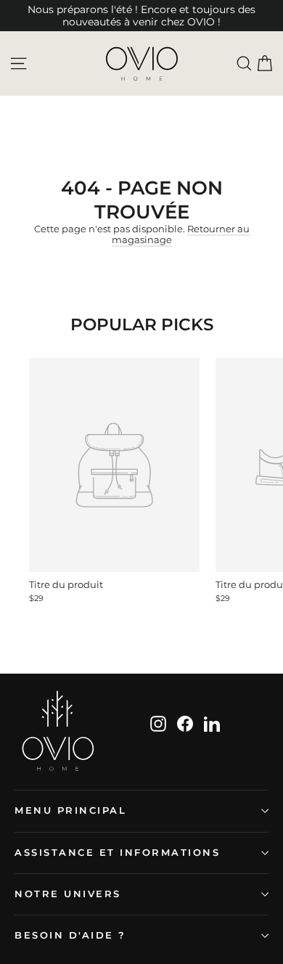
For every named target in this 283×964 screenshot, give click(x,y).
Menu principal (70, 810)
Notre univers (68, 894)
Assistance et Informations (118, 852)
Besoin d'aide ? (70, 935)
